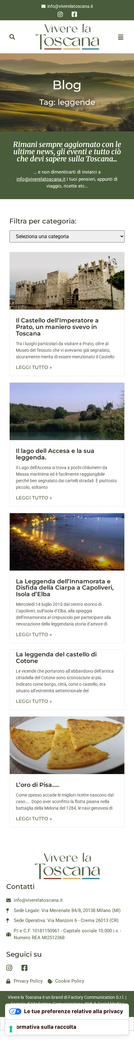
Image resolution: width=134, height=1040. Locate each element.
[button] (12, 37)
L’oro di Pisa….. (38, 784)
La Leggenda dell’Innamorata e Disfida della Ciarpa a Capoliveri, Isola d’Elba (65, 588)
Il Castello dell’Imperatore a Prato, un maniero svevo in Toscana (57, 327)
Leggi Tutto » (34, 367)
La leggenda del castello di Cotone (56, 658)
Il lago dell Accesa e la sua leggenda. (55, 454)
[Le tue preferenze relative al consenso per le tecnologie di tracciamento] (11, 1029)
